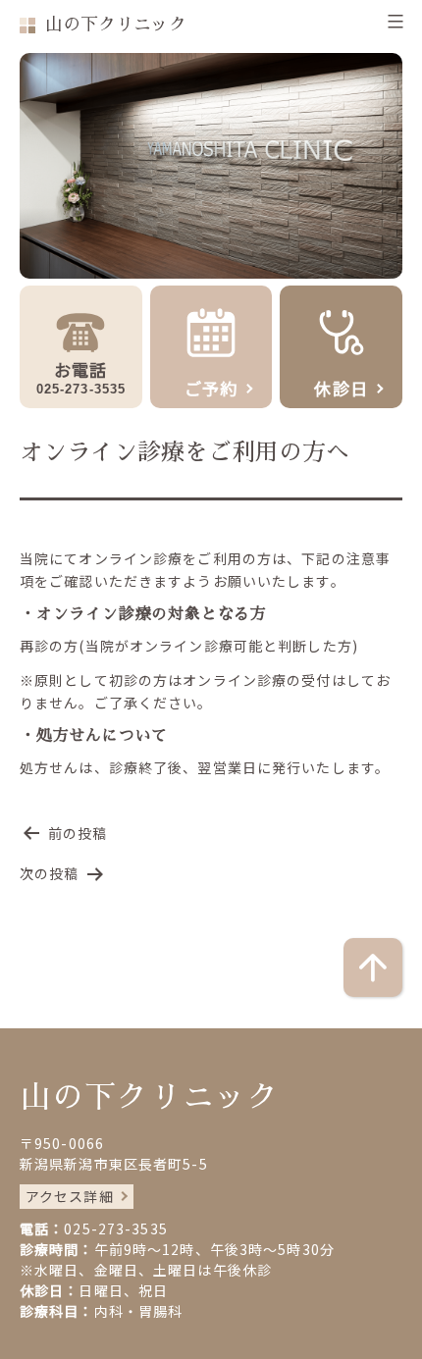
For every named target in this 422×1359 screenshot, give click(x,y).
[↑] (372, 967)
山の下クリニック (115, 24)
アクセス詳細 (70, 1196)
